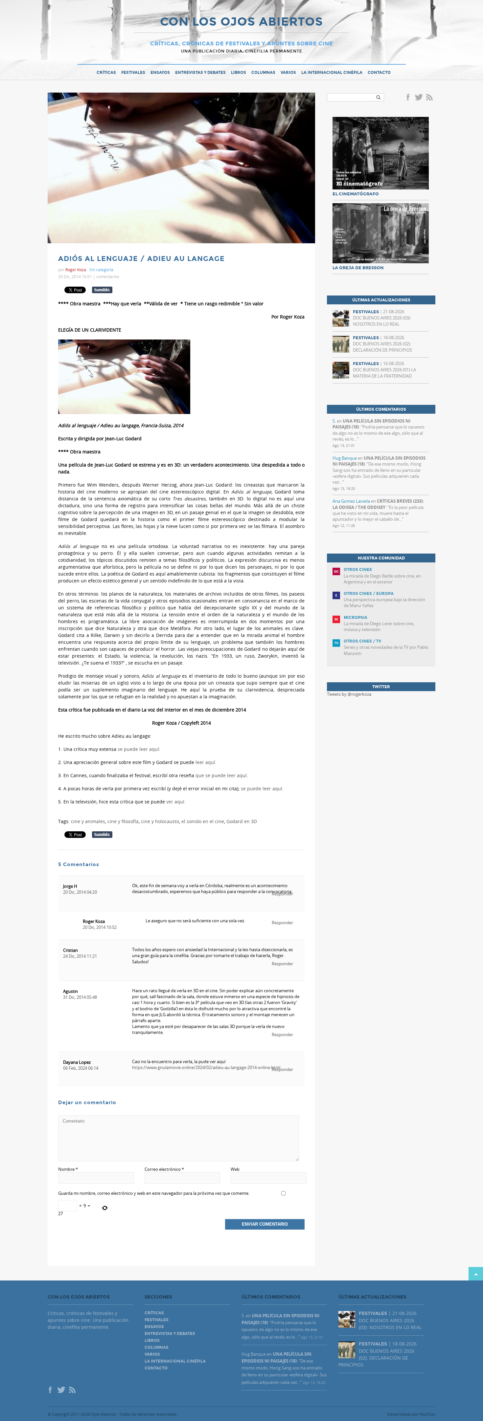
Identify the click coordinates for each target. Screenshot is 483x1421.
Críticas (106, 72)
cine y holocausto (160, 821)
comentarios (107, 276)
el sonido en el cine (202, 821)
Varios (288, 72)
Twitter (418, 98)
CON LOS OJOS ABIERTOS (241, 22)
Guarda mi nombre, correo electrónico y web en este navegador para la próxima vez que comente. (153, 1193)
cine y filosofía (123, 821)
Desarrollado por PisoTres (411, 1414)
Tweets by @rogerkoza (349, 694)
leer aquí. (206, 762)
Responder (282, 923)
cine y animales (88, 821)
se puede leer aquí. (262, 788)
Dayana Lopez (77, 1062)
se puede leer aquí (138, 749)
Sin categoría (101, 269)
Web (235, 1169)
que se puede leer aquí (221, 775)
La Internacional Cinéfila (331, 72)
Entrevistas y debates (200, 72)
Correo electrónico (164, 1169)
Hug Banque (345, 458)
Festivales (133, 72)
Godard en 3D (241, 821)
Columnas (263, 72)
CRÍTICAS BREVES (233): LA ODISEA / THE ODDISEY (378, 504)
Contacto (379, 72)
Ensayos (160, 72)
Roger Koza (94, 921)
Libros (238, 72)
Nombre (68, 1169)
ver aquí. (176, 801)
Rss (430, 98)
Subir (476, 1273)
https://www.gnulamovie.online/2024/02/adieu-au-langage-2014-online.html (206, 1067)
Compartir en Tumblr (102, 290)
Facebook (409, 98)
